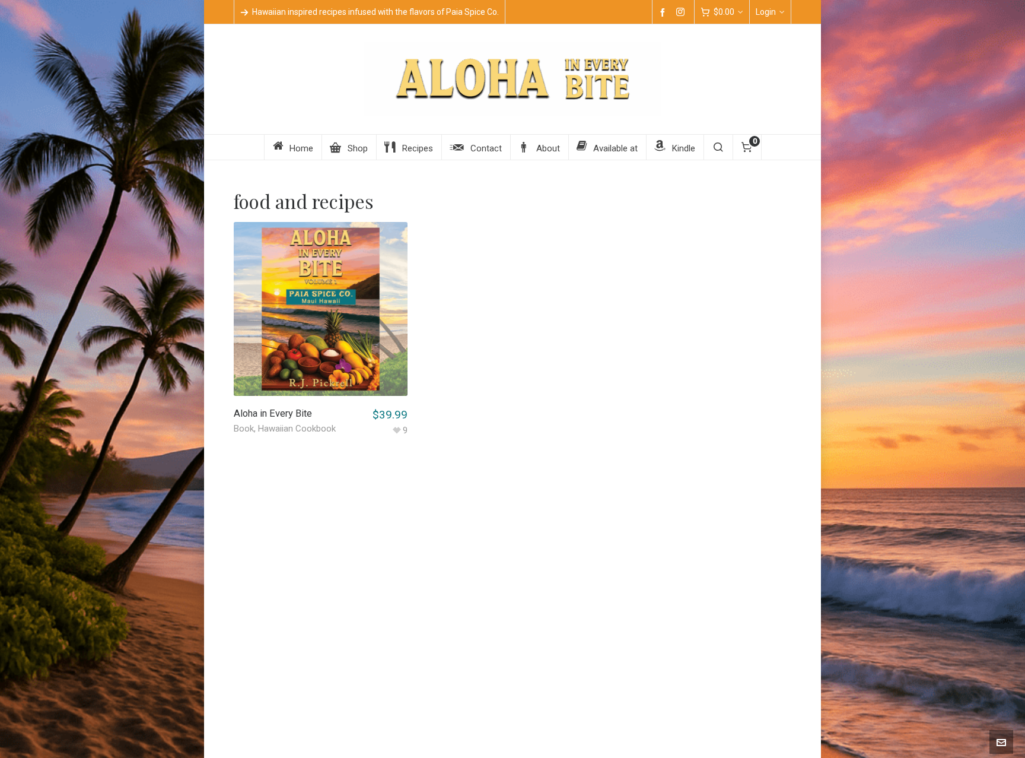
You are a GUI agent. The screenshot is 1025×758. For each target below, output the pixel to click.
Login (766, 12)
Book (244, 428)
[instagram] (682, 12)
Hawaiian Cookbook (297, 428)
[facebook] (664, 12)
